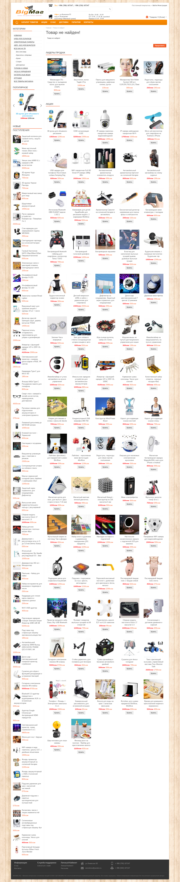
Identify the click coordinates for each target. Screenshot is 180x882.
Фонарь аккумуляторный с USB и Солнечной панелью (32, 774)
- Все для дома (20, 52)
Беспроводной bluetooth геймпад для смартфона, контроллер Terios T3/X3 (57, 255)
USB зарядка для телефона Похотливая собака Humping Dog (57, 172)
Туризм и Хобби (21, 68)
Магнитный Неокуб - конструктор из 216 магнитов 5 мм (105, 499)
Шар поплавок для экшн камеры (57, 742)
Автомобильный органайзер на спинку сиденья (153, 172)
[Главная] (17, 22)
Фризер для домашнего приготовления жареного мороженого (153, 703)
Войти (155, 5)
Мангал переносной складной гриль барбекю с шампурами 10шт (32, 478)
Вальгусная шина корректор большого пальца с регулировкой (31, 505)
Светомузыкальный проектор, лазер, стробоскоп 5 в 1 (29, 727)
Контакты (17, 868)
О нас (16, 866)
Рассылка (64, 868)
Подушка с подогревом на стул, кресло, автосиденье (81, 580)
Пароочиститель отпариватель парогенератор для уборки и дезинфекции (31, 333)
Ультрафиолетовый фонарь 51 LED (29, 286)
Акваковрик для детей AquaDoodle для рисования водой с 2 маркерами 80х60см (81, 213)
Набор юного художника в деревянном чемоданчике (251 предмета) (81, 540)
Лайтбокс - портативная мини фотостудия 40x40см (81, 458)
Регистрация (162, 5)
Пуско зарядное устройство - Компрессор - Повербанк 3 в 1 (32, 217)
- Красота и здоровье (23, 55)
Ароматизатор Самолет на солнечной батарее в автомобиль (105, 212)
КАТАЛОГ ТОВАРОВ (29, 22)
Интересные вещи (22, 75)
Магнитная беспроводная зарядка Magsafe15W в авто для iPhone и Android (153, 459)
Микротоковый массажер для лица (32, 194)
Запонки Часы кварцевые (57, 338)
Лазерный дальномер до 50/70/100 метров (32, 424)
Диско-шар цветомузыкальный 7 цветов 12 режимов (129, 298)
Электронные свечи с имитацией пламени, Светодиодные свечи (30, 265)
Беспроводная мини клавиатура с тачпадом (153, 211)
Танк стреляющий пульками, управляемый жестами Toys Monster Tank (153, 663)
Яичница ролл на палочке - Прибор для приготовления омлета (81, 743)
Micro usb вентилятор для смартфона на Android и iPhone (153, 133)
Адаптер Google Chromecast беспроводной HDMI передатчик (30, 714)
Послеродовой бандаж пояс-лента (154, 579)
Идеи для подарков (22, 39)
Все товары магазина (23, 81)
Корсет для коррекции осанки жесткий (129, 420)
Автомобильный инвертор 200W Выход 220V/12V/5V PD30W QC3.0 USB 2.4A (31, 645)
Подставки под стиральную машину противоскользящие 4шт (31, 632)
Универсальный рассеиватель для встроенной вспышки (81, 703)
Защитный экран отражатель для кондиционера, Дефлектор (28, 491)
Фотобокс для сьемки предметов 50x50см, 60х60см (129, 703)
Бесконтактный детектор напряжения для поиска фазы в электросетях (129, 212)
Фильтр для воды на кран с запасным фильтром (105, 703)
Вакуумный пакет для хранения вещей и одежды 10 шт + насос (31, 308)
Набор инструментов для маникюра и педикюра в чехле (32, 586)
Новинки (18, 35)
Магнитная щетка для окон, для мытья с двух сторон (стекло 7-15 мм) (57, 499)
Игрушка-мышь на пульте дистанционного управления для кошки (129, 339)
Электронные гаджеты (24, 42)
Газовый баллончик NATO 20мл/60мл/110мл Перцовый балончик (31, 253)
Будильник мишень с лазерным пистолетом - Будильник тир (153, 254)
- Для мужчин (20, 65)
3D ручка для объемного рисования (57, 132)
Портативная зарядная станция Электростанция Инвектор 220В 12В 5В (32, 620)
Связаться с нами (44, 866)
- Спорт (18, 62)
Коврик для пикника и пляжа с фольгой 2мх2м (57, 420)
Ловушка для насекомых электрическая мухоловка (129, 458)
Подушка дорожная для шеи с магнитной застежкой (31, 786)
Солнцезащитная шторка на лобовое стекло (32, 467)
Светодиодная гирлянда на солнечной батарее (31, 242)
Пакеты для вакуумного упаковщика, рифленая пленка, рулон (105, 82)
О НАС (53, 22)
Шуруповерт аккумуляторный (28, 205)
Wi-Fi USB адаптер (29, 608)
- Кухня (17, 58)
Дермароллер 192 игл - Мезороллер (31, 564)
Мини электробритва (129, 497)
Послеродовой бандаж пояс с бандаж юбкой (129, 579)
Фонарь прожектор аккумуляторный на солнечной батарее (29, 761)
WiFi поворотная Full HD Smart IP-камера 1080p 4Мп (81, 172)
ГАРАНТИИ (76, 22)
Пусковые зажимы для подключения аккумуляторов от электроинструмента (31, 411)
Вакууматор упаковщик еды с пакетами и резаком (31, 456)
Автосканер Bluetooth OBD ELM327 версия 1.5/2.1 (57, 212)
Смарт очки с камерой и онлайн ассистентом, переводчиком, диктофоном (31, 397)
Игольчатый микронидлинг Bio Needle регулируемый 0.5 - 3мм (32, 553)
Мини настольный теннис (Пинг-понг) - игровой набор (30, 150)
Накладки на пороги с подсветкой (105, 538)
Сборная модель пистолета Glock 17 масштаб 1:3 (29, 517)
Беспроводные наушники (105, 252)
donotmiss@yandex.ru (93, 868)
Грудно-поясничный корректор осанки (57, 297)
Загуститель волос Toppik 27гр (41, 115)
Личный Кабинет (67, 866)
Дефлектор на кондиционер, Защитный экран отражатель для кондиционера (105, 299)
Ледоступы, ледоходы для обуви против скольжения (153, 82)
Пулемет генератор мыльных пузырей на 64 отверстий (81, 622)
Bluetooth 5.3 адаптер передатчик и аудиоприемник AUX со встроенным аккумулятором (27, 698)
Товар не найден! (58, 28)
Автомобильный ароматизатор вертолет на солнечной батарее (129, 172)
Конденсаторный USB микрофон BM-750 (81, 420)
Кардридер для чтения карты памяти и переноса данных (31, 598)
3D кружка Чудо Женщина (28, 174)
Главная (48, 28)
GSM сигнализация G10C (81, 132)
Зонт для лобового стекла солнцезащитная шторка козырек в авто (81, 339)
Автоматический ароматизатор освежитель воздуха (105, 172)
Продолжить (160, 46)
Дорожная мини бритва (153, 296)
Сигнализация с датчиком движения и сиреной (153, 622)
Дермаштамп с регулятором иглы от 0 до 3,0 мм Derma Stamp (31, 541)
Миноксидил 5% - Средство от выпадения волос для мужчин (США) (57, 83)
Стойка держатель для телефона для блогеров (81, 660)
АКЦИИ (44, 22)
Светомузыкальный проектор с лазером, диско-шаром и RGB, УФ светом (31, 360)
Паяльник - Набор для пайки (31, 574)
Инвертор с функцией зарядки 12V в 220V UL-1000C (31, 347)
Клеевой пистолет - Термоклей (29, 434)
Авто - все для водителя (24, 45)
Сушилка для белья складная (129, 660)
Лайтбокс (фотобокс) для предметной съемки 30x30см (57, 458)
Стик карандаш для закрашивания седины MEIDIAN (31, 230)
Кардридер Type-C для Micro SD (31, 372)
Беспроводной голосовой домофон (81, 253)
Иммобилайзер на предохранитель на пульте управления (153, 339)
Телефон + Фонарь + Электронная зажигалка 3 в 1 (57, 703)
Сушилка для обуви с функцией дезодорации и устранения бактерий (32, 673)
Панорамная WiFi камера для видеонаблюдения (154, 538)
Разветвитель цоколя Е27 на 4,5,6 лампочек (105, 621)
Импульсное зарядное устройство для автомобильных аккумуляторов (81, 380)
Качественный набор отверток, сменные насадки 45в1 (153, 379)
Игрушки (18, 78)
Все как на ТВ (20, 48)
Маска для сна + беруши (32, 737)
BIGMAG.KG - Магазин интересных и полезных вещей (31, 875)
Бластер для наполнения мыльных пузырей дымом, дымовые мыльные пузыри (129, 256)
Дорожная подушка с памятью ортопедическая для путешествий (30, 799)
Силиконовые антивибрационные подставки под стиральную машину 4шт (32, 824)
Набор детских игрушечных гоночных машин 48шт (30, 529)
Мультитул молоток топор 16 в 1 (153, 498)
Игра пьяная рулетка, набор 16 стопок (105, 338)
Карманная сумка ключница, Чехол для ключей (30, 837)
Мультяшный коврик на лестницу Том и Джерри (57, 538)
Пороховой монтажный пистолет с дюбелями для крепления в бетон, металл (105, 581)
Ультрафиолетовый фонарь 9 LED (29, 276)
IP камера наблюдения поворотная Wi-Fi (129, 132)
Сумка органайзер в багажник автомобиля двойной (105, 661)
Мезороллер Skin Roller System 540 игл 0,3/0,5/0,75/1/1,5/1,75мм (129, 82)
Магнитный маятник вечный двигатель (81, 498)
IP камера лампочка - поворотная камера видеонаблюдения (105, 133)
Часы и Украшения (22, 71)
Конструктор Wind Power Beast (105, 420)
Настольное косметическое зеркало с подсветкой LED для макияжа (129, 540)
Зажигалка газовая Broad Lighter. (32, 297)
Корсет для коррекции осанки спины (153, 420)
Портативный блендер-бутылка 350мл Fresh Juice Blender (31, 849)
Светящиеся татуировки (31, 443)
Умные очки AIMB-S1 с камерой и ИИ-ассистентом (31, 162)
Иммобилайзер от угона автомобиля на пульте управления (57, 379)
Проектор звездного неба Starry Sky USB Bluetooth (57, 621)
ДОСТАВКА (63, 22)
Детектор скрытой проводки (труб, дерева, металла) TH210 (31, 320)
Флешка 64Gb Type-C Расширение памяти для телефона (32, 384)
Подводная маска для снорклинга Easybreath (57, 579)
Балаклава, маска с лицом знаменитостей (30, 811)
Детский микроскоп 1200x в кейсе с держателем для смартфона (81, 299)
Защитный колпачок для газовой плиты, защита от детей (31, 138)
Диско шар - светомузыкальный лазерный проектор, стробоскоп (30, 660)
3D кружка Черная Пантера (29, 184)
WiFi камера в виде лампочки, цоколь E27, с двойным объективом (32, 749)
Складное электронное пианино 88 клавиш (31, 684)
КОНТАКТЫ (88, 22)
